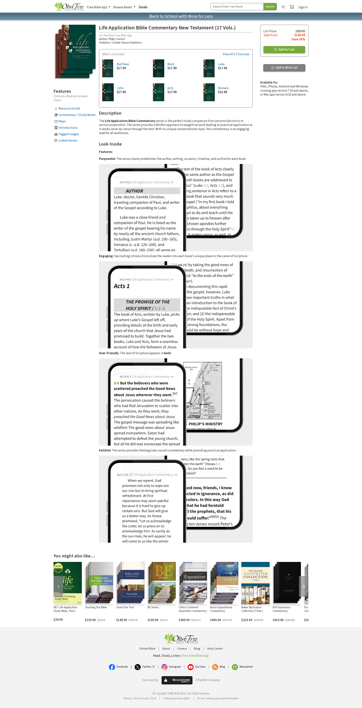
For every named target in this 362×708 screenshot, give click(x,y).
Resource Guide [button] (69, 108)
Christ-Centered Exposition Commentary (193, 609)
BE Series (153, 607)
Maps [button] (62, 121)
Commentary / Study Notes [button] (77, 115)
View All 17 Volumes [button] (236, 54)
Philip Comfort (116, 39)
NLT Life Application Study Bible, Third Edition (65, 611)
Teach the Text (125, 607)
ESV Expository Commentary (281, 609)
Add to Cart (286, 49)
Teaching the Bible (96, 607)
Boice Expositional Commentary (221, 609)
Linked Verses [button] (67, 140)
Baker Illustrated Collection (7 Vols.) (252, 609)
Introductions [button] (67, 128)
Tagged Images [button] (68, 134)
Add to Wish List (286, 67)
